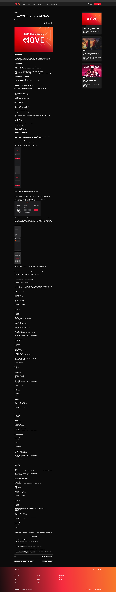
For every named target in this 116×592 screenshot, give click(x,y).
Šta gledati (39, 4)
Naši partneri (16, 582)
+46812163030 (95, 1)
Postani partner (17, 581)
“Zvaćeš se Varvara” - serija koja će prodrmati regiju (24, 561)
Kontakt (100, 1)
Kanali (34, 4)
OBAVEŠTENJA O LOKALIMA (47, 561)
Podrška (60, 577)
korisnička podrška (35, 533)
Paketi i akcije (39, 577)
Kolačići (31, 589)
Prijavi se (90, 4)
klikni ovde (28, 79)
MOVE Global (16, 575)
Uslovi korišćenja (17, 589)
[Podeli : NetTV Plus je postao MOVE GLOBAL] (44, 23)
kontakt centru (31, 134)
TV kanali (38, 579)
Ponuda (38, 575)
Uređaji (47, 4)
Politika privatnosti (25, 589)
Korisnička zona (54, 4)
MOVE (24, 4)
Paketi (29, 4)
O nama (15, 577)
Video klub (38, 581)
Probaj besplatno (98, 4)
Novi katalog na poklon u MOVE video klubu (90, 81)
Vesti (15, 8)
